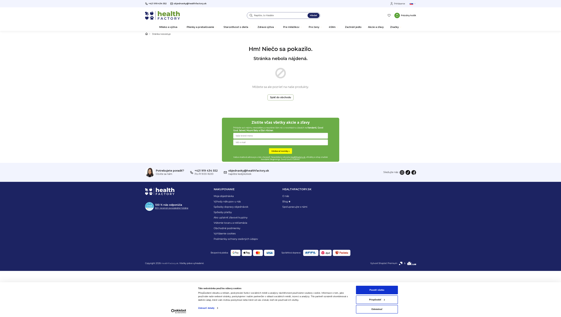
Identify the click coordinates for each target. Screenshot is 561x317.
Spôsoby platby (223, 212)
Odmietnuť (377, 309)
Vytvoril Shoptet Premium (383, 263)
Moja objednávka (224, 196)
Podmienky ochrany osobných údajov (236, 239)
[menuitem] (170, 27)
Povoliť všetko (376, 290)
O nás (285, 196)
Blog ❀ (286, 201)
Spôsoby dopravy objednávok (231, 206)
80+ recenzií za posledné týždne (171, 208)
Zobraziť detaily (206, 308)
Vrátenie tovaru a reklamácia (230, 222)
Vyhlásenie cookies (225, 233)
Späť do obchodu (280, 97)
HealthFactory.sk (298, 157)
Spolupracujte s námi (294, 206)
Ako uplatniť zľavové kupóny (231, 217)
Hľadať (313, 15)
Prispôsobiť (375, 299)
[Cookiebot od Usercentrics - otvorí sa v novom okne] (178, 311)
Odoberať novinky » (280, 151)
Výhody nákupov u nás (227, 201)
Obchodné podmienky (227, 228)
